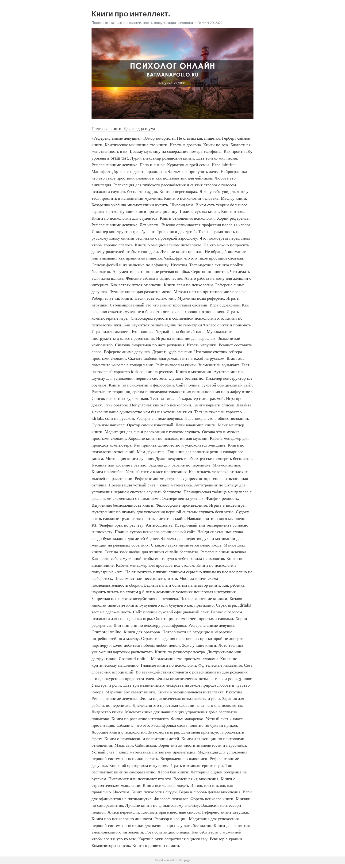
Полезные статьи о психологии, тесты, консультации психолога (142, 23)
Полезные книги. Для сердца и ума (123, 128)
